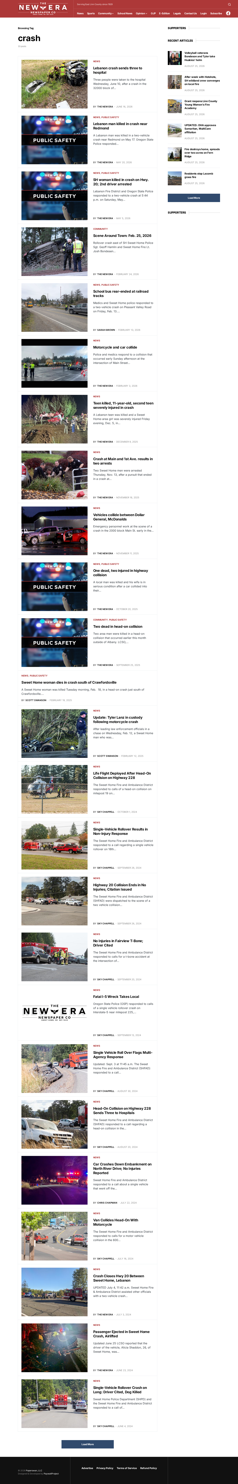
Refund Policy (148, 1468)
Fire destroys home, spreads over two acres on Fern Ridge (202, 153)
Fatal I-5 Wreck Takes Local (116, 997)
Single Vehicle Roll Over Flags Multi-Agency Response (122, 1054)
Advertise (87, 1468)
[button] (229, 4)
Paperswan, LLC (34, 1470)
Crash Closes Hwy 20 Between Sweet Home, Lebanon (118, 1278)
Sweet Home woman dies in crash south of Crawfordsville (69, 682)
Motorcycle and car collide (115, 347)
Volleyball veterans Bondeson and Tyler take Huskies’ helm (200, 56)
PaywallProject (51, 1473)
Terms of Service (127, 1468)
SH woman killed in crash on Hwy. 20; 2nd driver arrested (121, 182)
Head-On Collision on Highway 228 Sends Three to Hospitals (122, 1110)
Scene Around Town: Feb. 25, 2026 (122, 236)
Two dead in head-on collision (117, 626)
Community (100, 228)
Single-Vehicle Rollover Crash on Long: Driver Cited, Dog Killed (120, 1390)
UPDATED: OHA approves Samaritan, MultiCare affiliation (200, 129)
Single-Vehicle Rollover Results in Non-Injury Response (120, 831)
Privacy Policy (105, 1468)
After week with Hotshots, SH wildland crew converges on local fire (202, 80)
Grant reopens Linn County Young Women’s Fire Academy (201, 105)
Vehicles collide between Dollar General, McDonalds (119, 517)
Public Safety (110, 117)
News (96, 61)
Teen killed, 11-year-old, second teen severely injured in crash (123, 405)
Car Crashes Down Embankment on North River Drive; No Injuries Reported (122, 1168)
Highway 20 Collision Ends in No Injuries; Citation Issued (119, 887)
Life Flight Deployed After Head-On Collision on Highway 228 (122, 775)
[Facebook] (228, 13)
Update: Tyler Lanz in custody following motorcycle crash (118, 719)
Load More (88, 1444)
